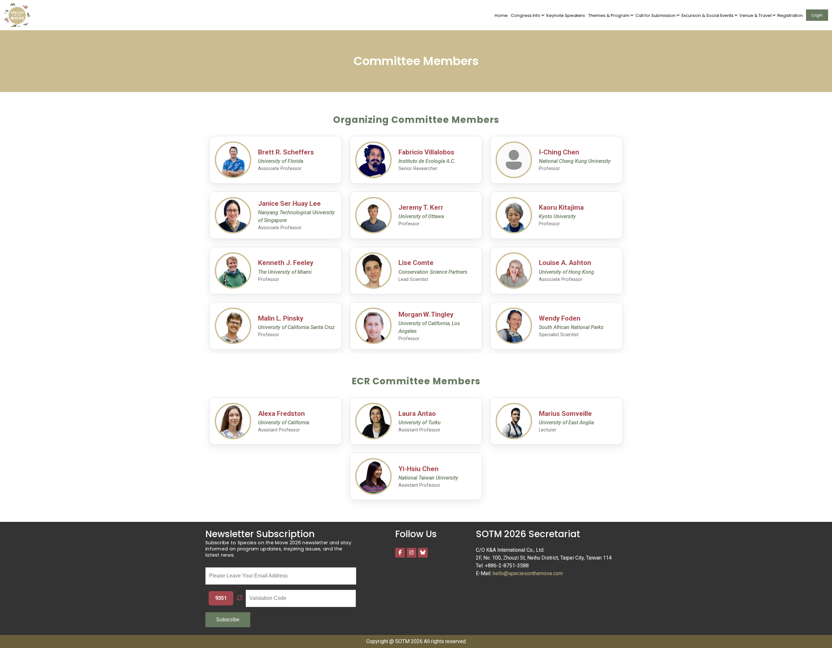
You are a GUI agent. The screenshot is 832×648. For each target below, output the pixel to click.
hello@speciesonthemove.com (528, 573)
